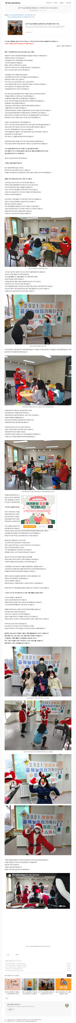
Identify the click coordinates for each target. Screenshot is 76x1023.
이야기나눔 (68, 3)
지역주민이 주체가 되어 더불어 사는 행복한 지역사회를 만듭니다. (21, 1006)
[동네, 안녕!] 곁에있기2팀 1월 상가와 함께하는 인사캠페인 (15, 965)
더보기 (69, 975)
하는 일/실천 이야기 (34, 10)
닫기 (50, 526)
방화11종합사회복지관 (13, 1004)
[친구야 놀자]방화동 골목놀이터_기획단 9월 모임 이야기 (22, 15)
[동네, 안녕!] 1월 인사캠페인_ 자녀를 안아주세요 (13, 970)
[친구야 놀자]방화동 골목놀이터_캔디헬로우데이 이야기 (21, 17)
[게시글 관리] (12, 955)
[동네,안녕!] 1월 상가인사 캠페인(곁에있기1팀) (13, 968)
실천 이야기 (11, 960)
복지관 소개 (49, 3)
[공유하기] (10, 955)
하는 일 (55, 3)
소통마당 (61, 3)
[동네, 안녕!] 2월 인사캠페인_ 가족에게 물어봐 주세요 (14, 963)
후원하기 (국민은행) (30, 526)
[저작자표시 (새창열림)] (20, 954)
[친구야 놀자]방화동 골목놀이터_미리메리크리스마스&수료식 (38, 8)
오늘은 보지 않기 (42, 526)
